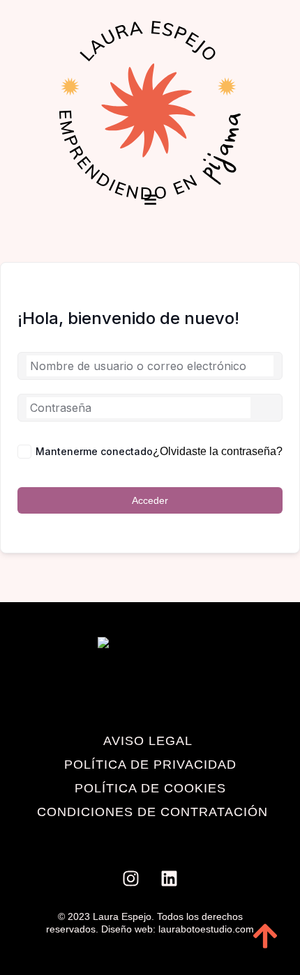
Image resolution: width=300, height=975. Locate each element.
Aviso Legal (148, 741)
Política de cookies (150, 788)
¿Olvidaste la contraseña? (218, 451)
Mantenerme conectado (94, 451)
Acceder (150, 500)
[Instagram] (131, 878)
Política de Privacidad (150, 764)
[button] (150, 200)
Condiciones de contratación (152, 812)
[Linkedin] (169, 878)
